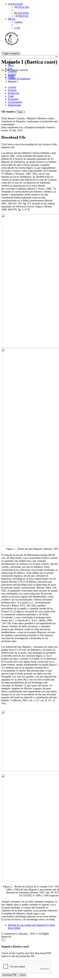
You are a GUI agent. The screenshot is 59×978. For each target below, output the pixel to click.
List (10, 68)
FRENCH (22, 16)
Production (13, 93)
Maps (11, 65)
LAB (17, 27)
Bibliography (14, 105)
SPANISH (23, 13)
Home (11, 75)
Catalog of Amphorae (19, 78)
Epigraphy (13, 99)
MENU (12, 19)
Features (12, 90)
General (12, 87)
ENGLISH (16, 4)
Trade (11, 96)
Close (22, 975)
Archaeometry (15, 102)
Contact (18, 21)
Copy (19, 112)
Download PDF (10, 975)
